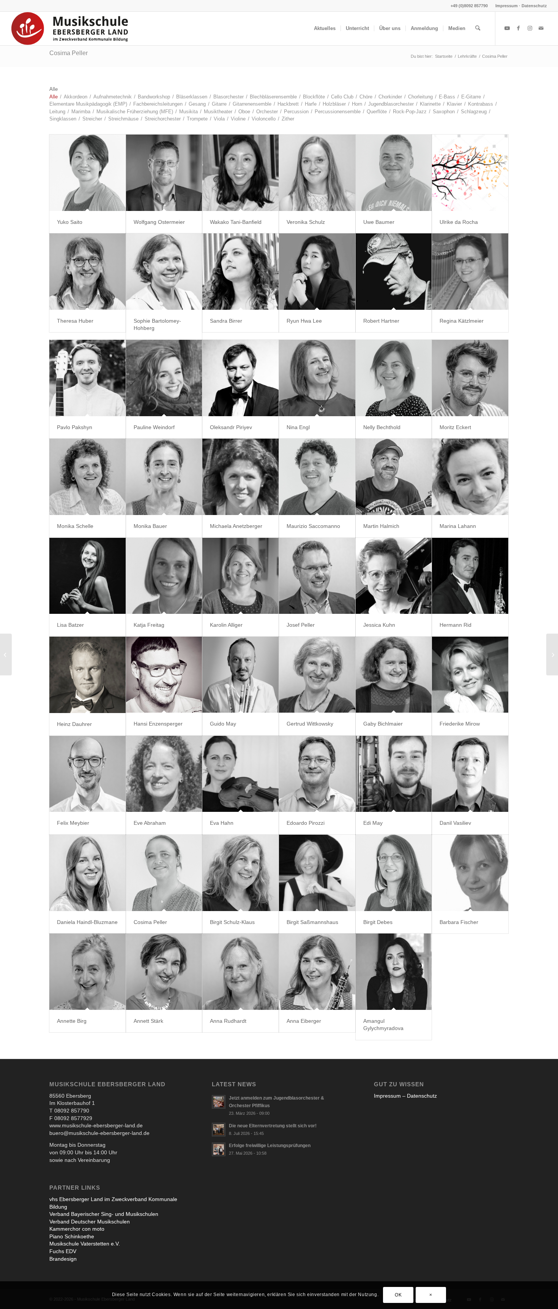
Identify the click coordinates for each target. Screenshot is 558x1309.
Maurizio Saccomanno (313, 526)
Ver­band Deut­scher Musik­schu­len (89, 1222)
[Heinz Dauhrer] (87, 675)
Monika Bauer (150, 526)
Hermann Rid (455, 625)
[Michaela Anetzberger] (240, 477)
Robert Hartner (381, 321)
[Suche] (477, 28)
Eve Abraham (150, 823)
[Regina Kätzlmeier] (470, 271)
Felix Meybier (73, 823)
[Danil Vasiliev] (470, 774)
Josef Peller (301, 625)
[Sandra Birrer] (240, 271)
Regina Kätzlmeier (462, 321)
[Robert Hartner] (394, 271)
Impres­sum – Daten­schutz (405, 1096)
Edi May (373, 823)
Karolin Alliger (226, 625)
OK (398, 1295)
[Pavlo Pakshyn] (87, 378)
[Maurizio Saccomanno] (317, 477)
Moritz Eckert (455, 427)
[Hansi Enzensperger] (164, 675)
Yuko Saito (69, 222)
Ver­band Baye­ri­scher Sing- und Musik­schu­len (103, 1214)
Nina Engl (298, 427)
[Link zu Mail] (541, 28)
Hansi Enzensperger (158, 724)
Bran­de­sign (63, 1259)
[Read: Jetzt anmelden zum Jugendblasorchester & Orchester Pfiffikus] (218, 1102)
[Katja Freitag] (164, 576)
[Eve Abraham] (164, 774)
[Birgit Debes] (394, 873)
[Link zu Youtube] (507, 28)
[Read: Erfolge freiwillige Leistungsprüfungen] (218, 1149)
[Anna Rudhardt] (240, 971)
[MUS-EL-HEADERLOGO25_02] (70, 28)
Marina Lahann (458, 526)
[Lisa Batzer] (87, 576)
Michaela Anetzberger (236, 526)
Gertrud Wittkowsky (310, 724)
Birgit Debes (377, 922)
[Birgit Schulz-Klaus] (240, 873)
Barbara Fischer (459, 922)
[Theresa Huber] (87, 271)
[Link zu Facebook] (518, 28)
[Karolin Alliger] (240, 576)
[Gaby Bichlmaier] (394, 675)
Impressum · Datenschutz (521, 5)
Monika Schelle (75, 526)
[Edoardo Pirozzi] (317, 774)
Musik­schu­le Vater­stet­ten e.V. (84, 1244)
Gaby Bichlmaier (383, 724)
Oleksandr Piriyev (231, 427)
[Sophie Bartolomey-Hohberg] (164, 271)
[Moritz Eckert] (470, 378)
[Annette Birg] (87, 971)
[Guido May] (240, 675)
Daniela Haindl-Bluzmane (87, 922)
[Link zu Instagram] (530, 28)
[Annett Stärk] (164, 971)
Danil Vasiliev (455, 823)
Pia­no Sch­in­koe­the (71, 1236)
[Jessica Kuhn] (394, 576)
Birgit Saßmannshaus (312, 922)
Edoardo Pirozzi (306, 823)
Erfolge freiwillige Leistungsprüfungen (270, 1145)
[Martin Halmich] (394, 477)
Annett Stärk (148, 1021)
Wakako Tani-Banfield (236, 222)
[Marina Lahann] (470, 477)
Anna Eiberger (304, 1021)
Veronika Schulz (306, 222)
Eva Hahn (221, 823)
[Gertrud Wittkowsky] (317, 675)
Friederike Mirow (460, 724)
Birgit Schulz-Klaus (232, 922)
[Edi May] (394, 774)
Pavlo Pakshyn (74, 427)
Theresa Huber (75, 321)
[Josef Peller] (317, 576)
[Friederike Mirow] (470, 675)
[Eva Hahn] (240, 774)
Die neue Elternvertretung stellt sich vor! (273, 1125)
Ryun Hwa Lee (304, 321)
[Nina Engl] (317, 378)
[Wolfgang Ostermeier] (164, 173)
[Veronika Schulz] (317, 173)
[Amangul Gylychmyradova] (394, 971)
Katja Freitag (149, 625)
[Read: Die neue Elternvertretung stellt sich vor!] (218, 1129)
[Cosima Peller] (164, 873)
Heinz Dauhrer (74, 724)
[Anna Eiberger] (317, 971)
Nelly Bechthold (381, 427)
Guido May (223, 724)
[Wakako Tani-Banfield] (240, 173)
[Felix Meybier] (87, 774)
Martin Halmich (381, 526)
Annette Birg (72, 1021)
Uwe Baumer (378, 222)
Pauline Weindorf (154, 427)
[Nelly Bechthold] (394, 378)
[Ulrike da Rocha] (470, 173)
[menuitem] (519, 6)
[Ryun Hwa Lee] (317, 271)
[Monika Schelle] (87, 477)
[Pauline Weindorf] (164, 378)
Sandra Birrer (226, 321)
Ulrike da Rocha (459, 222)
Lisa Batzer (70, 625)
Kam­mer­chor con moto (76, 1229)
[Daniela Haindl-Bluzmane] (87, 873)
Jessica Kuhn (379, 625)
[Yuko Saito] (87, 173)
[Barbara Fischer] (470, 873)
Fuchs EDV (62, 1251)
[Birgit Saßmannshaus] (317, 873)
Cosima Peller (68, 53)
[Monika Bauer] (164, 477)
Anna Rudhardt (228, 1021)
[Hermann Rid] (470, 576)
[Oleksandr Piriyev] (240, 378)
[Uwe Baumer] (394, 173)
